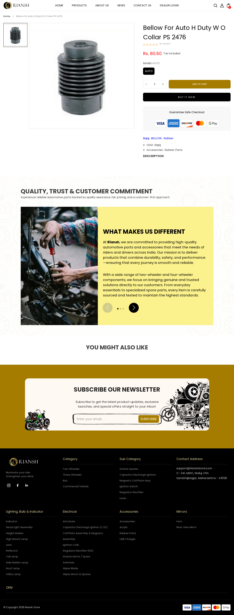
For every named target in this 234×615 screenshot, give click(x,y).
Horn (179, 521)
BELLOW (156, 138)
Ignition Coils (71, 545)
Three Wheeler (72, 474)
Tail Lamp (12, 556)
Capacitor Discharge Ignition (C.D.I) (85, 527)
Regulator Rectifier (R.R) (78, 550)
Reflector (12, 550)
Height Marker (14, 533)
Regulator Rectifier (131, 492)
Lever (123, 498)
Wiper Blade (70, 568)
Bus (65, 480)
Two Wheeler (71, 469)
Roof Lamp (13, 568)
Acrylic (124, 527)
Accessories (127, 521)
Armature (69, 521)
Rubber (169, 138)
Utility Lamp (13, 574)
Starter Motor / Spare (76, 556)
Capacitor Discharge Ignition (138, 474)
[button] (118, 308)
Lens (9, 545)
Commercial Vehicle (76, 486)
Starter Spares (129, 469)
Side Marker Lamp (17, 562)
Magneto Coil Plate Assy (135, 480)
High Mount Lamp (17, 539)
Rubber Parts (128, 533)
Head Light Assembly (19, 527)
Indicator (11, 521)
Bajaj (146, 138)
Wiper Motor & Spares (77, 574)
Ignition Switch (129, 486)
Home (6, 16)
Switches (68, 562)
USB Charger (128, 539)
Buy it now (186, 97)
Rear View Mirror (186, 527)
